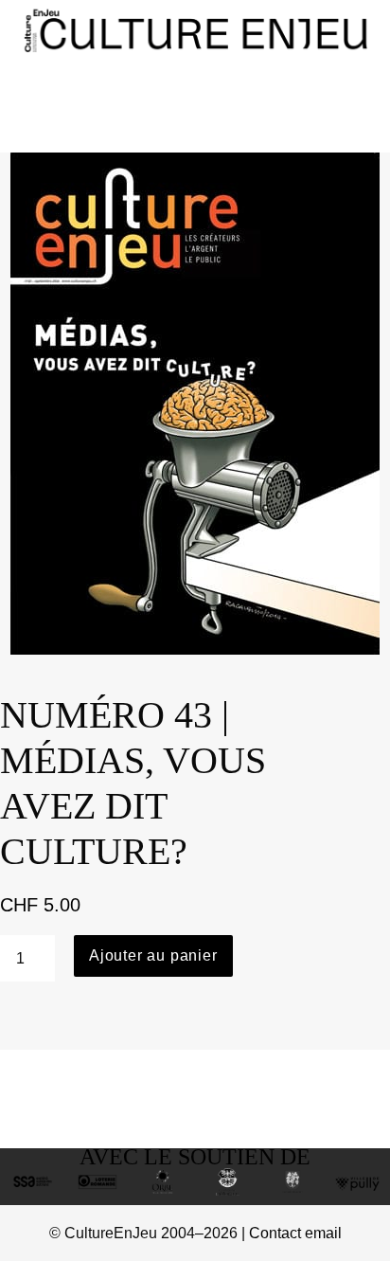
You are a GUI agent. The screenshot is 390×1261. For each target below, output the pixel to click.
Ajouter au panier (153, 955)
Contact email (295, 1233)
